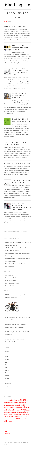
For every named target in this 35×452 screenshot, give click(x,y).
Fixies (7, 375)
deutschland (7, 407)
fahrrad (26, 407)
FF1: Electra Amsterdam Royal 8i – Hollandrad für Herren (15, 340)
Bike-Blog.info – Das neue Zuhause (21, 181)
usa (25, 419)
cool (6, 356)
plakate (27, 414)
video (6, 421)
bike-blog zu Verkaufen (15, 26)
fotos (22, 410)
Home (5, 21)
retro (18, 419)
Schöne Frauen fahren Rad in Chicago (19, 95)
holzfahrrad (20, 412)
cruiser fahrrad (14, 405)
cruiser (7, 405)
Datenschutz (7, 433)
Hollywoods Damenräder (12, 283)
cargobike (10, 402)
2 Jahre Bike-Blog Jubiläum (17, 163)
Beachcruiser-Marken (11, 277)
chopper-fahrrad (22, 402)
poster (6, 416)
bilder (23, 399)
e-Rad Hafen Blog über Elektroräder (21, 120)
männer (10, 414)
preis (10, 416)
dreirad (16, 407)
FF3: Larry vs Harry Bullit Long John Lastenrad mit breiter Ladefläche (15, 326)
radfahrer (24, 416)
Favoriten (8, 373)
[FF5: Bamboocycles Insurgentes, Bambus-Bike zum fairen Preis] (12, 307)
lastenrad (6, 414)
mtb (21, 414)
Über (5, 431)
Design (7, 362)
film (5, 410)
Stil (6, 389)
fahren (7, 370)
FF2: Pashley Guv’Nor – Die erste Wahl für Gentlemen (17, 333)
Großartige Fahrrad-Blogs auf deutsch (20, 47)
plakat (23, 414)
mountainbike (16, 414)
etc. (6, 367)
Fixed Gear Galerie (10, 280)
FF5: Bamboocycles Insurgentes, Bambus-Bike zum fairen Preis (17, 296)
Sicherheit (8, 383)
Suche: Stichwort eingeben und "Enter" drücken (15, 231)
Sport (6, 386)
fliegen (7, 378)
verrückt (7, 391)
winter (10, 421)
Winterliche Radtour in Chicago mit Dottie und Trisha (21, 206)
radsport (6, 419)
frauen (27, 410)
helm (11, 412)
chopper (15, 402)
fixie (14, 410)
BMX (6, 354)
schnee (22, 419)
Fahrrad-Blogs (9, 275)
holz (14, 412)
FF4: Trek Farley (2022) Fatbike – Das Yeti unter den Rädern (17, 319)
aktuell (7, 351)
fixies (18, 410)
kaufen (7, 381)
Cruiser (7, 359)
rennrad (14, 419)
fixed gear (9, 410)
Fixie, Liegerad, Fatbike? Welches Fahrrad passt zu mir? (20, 71)
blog (27, 400)
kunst (26, 412)
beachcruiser (9, 400)
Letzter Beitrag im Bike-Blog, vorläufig (15, 143)
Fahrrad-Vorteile (10, 286)
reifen (10, 419)
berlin (17, 400)
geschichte (7, 412)
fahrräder (20, 407)
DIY (6, 364)
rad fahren (15, 416)
